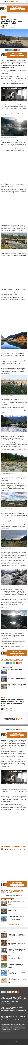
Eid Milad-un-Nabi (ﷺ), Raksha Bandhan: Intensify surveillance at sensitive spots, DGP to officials (16, 671)
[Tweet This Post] (9, 49)
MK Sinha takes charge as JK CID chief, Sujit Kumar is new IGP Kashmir (16, 903)
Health (6, 1027)
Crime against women (14, 890)
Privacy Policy (24, 1040)
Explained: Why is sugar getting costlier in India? (16, 910)
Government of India (6, 1029)
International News (6, 1031)
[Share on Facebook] (6, 49)
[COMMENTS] (21, 49)
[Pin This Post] (15, 49)
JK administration (15, 1029)
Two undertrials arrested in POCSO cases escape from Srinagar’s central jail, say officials (17, 918)
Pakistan (21, 1026)
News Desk (9, 708)
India (20, 1024)
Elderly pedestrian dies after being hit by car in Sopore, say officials (17, 685)
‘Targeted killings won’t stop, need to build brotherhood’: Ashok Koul (17, 677)
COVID (3, 1027)
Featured (17, 659)
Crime (10, 1027)
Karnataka (17, 891)
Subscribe (15, 1041)
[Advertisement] (14, 167)
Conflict (24, 1024)
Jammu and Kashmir (6, 1024)
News (21, 891)
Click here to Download (19, 849)
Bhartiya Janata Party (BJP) (19, 1027)
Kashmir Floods (14, 660)
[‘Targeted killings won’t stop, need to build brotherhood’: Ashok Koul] (4, 679)
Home (2, 1040)
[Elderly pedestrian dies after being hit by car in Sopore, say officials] (4, 686)
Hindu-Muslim (10, 891)
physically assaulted (6, 892)
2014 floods (12, 659)
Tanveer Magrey (10, 25)
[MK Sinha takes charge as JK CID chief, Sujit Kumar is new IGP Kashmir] (4, 903)
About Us (11, 1040)
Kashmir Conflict (5, 1026)
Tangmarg (20, 660)
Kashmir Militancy (14, 1026)
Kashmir (7, 660)
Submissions (16, 1040)
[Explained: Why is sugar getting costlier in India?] (4, 911)
